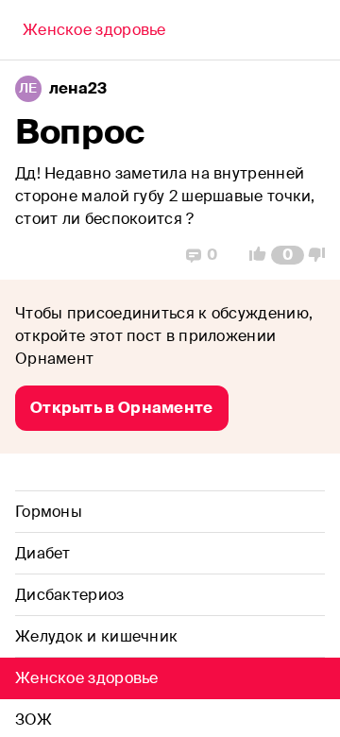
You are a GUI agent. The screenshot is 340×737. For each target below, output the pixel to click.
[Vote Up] (252, 255)
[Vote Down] (322, 255)
